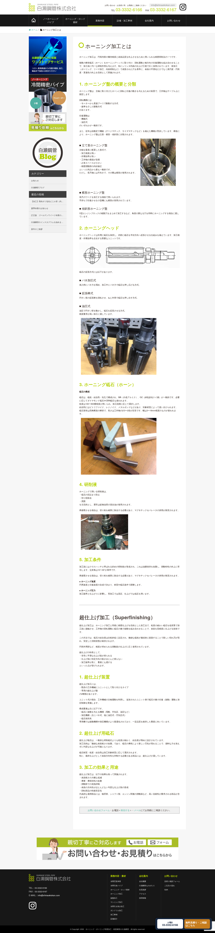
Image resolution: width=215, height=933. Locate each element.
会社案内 (149, 20)
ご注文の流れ (169, 885)
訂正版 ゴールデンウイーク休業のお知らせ (49, 215)
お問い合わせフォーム (99, 810)
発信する (125, 810)
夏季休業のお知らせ (39, 208)
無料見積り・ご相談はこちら (196, 924)
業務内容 (100, 20)
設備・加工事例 (124, 20)
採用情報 (142, 898)
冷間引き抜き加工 (117, 906)
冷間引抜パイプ (116, 885)
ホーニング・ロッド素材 (75, 20)
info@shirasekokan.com (163, 5)
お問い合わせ (173, 20)
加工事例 (113, 914)
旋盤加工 (113, 898)
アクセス (142, 893)
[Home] (33, 20)
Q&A (166, 889)
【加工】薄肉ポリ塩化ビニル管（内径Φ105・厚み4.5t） (49, 201)
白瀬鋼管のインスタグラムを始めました (48, 222)
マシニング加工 (116, 902)
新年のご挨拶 (36, 229)
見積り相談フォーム (172, 881)
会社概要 (142, 881)
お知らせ (35, 180)
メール (137, 810)
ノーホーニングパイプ (50, 20)
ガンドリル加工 (116, 910)
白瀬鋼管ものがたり (147, 885)
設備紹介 (113, 918)
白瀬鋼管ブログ (37, 187)
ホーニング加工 (116, 893)
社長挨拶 (142, 889)
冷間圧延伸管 (115, 881)
